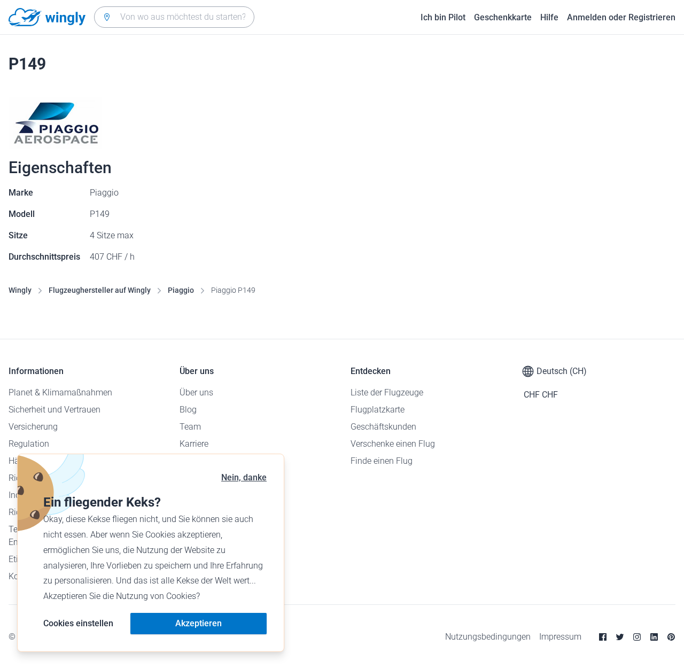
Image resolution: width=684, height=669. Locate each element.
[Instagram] (637, 637)
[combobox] (174, 17)
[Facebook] (602, 637)
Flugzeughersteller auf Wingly (100, 290)
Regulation (29, 444)
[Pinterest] (671, 637)
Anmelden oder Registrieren (621, 17)
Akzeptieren (198, 623)
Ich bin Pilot (443, 17)
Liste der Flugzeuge (387, 392)
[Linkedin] (654, 637)
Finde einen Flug (382, 461)
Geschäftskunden (383, 427)
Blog (188, 409)
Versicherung (33, 427)
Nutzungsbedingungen (488, 637)
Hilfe (549, 17)
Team (190, 427)
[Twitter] (620, 637)
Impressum (560, 637)
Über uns (196, 392)
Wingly (20, 290)
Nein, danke (244, 477)
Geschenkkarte (503, 17)
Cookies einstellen (78, 623)
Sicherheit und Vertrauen (54, 409)
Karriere (194, 444)
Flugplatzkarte (378, 409)
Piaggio (181, 290)
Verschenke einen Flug (393, 444)
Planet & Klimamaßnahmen (60, 392)
